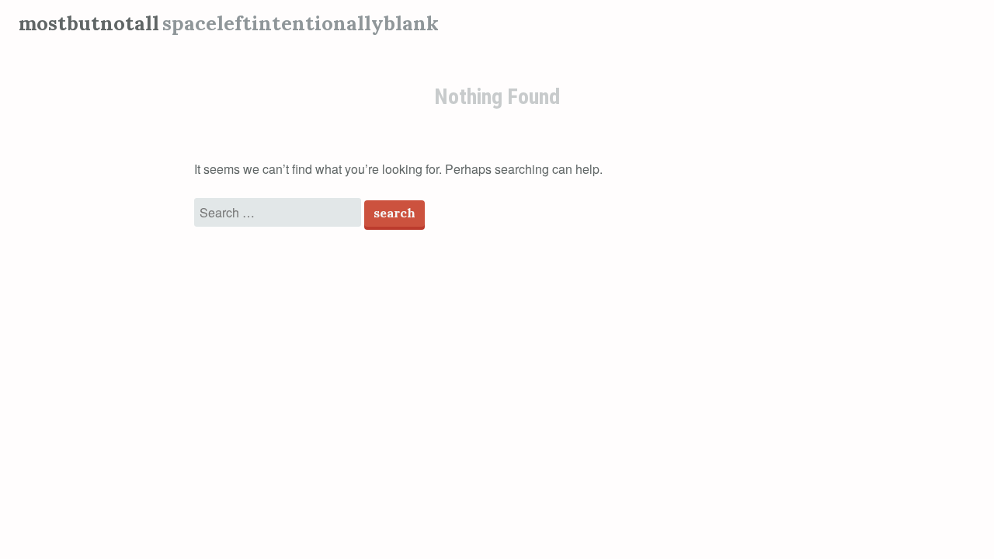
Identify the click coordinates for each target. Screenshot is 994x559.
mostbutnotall (89, 23)
